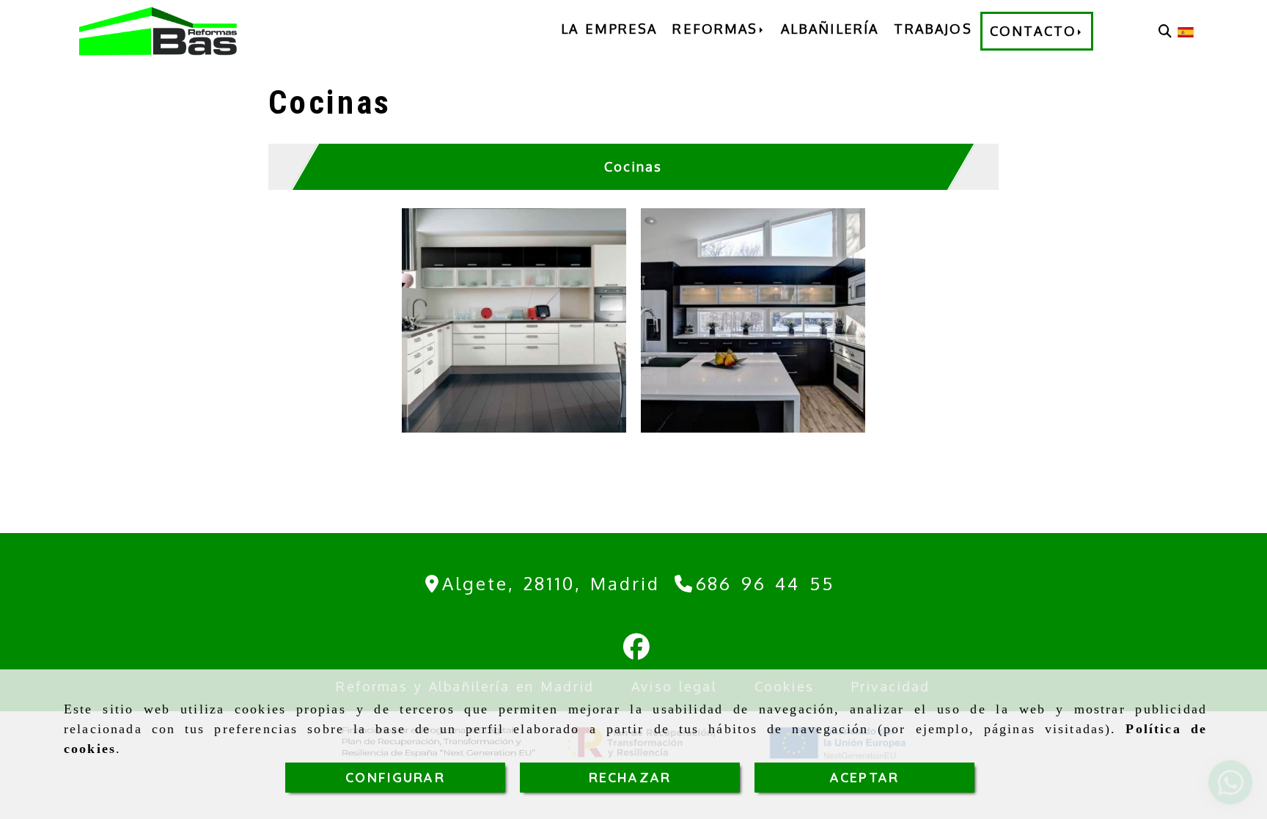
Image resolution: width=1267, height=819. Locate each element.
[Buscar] (1165, 31)
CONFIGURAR (395, 777)
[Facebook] (636, 651)
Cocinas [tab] (633, 166)
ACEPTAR (864, 777)
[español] (1186, 31)
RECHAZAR (630, 777)
